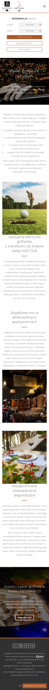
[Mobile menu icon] (44, 6)
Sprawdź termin (24, 37)
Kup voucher (24, 49)
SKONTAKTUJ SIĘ (24, 617)
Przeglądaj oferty (24, 43)
